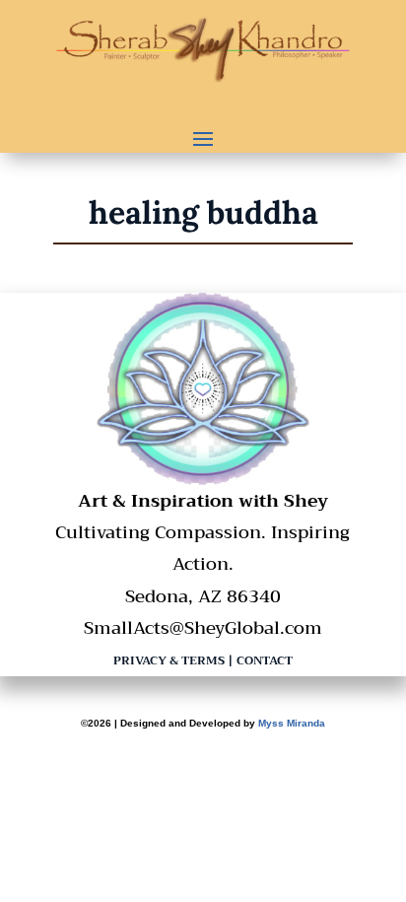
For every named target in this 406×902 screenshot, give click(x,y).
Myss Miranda (291, 723)
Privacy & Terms (169, 660)
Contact (265, 660)
